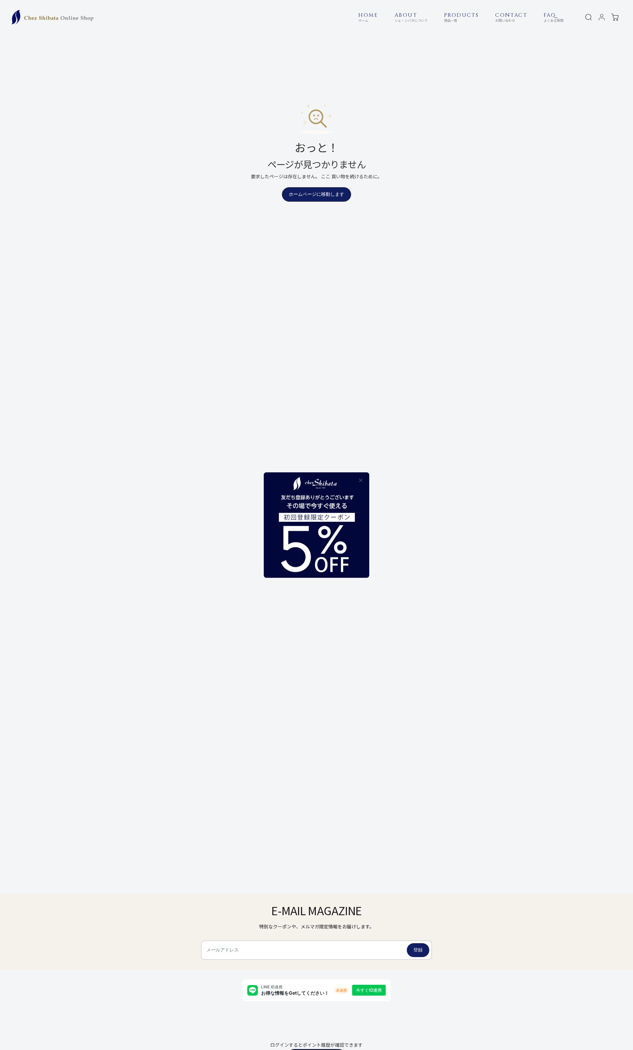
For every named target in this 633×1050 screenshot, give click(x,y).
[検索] (588, 17)
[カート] (615, 17)
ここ (325, 176)
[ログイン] (602, 17)
